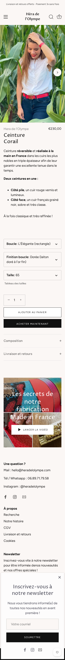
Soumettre (32, 637)
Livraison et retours (17, 534)
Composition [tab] (13, 341)
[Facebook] (25, 649)
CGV (7, 528)
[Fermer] (60, 577)
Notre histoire (13, 521)
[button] (8, 72)
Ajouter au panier (32, 312)
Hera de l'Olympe (16, 129)
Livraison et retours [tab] (18, 354)
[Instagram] (32, 649)
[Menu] (6, 17)
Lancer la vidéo (35, 429)
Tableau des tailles (15, 283)
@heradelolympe (32, 486)
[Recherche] (51, 17)
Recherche (11, 515)
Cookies (9, 541)
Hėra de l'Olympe (32, 16)
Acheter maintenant (32, 323)
